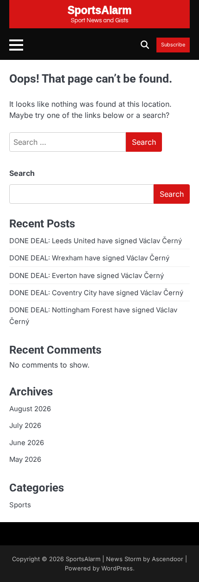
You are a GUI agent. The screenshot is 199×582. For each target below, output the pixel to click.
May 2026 (25, 459)
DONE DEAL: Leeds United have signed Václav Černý (95, 241)
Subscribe (173, 45)
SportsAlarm (83, 559)
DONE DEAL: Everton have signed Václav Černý (86, 276)
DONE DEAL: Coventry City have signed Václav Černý (96, 293)
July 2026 (25, 425)
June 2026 (26, 443)
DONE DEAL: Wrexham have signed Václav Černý (89, 258)
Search (22, 173)
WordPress (117, 568)
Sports (20, 505)
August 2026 (30, 409)
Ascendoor (167, 559)
